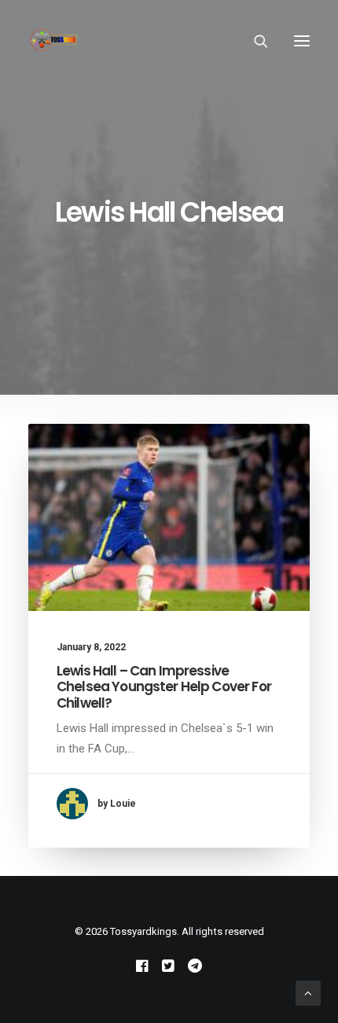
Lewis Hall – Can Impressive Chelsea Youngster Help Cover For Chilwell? (164, 686)
